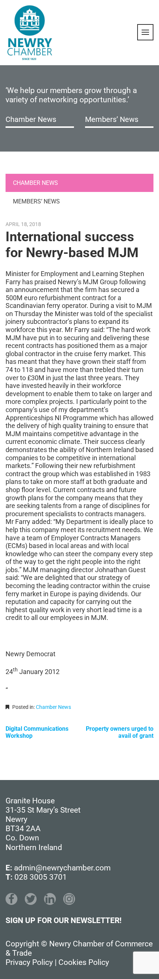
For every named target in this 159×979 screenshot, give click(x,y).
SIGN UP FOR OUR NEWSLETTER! (64, 920)
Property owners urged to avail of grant (119, 732)
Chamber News (31, 119)
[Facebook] (11, 899)
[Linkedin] (50, 899)
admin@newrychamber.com (62, 867)
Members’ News (111, 119)
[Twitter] (31, 899)
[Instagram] (69, 899)
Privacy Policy (29, 962)
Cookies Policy (83, 962)
